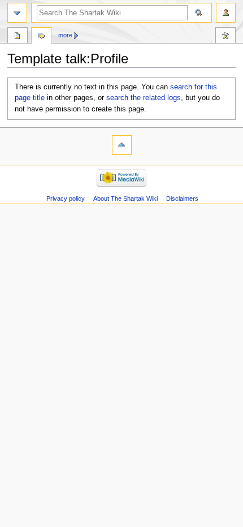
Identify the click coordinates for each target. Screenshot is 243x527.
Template (17, 37)
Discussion (41, 37)
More (65, 35)
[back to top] (122, 145)
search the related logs (143, 98)
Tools (225, 37)
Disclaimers (182, 198)
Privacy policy (65, 198)
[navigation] (17, 13)
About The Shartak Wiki (125, 198)
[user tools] (226, 13)
